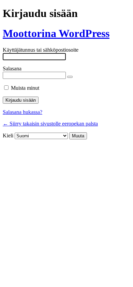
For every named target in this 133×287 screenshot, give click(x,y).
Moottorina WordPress (56, 33)
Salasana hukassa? (22, 112)
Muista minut (25, 88)
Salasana (12, 68)
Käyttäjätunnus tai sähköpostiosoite (40, 50)
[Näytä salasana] (70, 77)
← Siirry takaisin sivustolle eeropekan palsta (50, 123)
